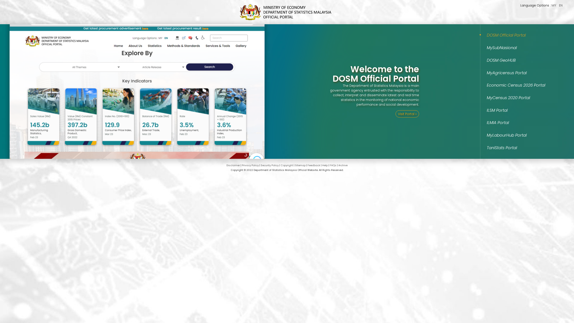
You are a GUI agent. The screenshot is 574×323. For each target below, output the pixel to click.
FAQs (333, 165)
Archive (343, 165)
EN (561, 5)
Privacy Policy (250, 165)
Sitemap (300, 165)
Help (325, 165)
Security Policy (270, 165)
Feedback (314, 165)
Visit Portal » (407, 113)
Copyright (287, 165)
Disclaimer (233, 165)
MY (554, 5)
